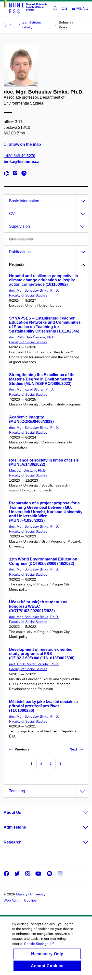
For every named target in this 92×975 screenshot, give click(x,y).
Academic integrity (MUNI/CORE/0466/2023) (31, 419)
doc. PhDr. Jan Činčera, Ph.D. (32, 337)
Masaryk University (30, 894)
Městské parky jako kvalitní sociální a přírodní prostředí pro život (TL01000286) (43, 706)
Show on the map (25, 144)
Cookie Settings (36, 944)
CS (64, 8)
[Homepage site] (25, 7)
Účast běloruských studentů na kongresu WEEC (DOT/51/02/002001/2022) (38, 606)
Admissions (15, 827)
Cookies (30, 900)
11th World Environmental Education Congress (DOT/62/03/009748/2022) (43, 561)
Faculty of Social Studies (28, 295)
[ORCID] (25, 174)
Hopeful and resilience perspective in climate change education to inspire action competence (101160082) (43, 280)
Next (73, 749)
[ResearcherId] (8, 174)
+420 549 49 (19, 156)
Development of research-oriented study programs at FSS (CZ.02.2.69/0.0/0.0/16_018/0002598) (41, 653)
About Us (12, 812)
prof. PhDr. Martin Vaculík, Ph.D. (34, 664)
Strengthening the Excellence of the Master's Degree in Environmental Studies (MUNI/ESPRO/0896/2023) (42, 379)
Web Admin (12, 900)
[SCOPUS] (16, 174)
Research (13, 842)
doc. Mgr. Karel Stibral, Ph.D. (31, 389)
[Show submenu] (80, 812)
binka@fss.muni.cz (21, 161)
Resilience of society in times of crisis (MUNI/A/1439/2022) (44, 462)
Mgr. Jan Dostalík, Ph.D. (28, 470)
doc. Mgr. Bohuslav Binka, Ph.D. (34, 290)
